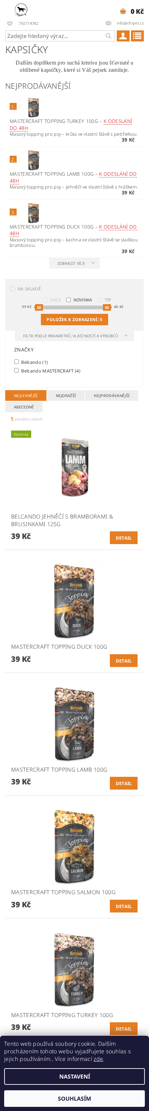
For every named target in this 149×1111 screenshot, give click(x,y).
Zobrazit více (71, 263)
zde (98, 1059)
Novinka (83, 300)
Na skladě (29, 289)
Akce (55, 300)
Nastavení (74, 1076)
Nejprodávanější (112, 395)
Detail (124, 538)
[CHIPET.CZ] (21, 9)
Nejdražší (66, 395)
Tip (108, 300)
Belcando (34, 362)
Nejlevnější (26, 395)
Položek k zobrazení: (74, 319)
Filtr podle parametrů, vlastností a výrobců (71, 335)
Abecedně (24, 406)
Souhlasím (74, 1098)
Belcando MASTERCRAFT (50, 370)
